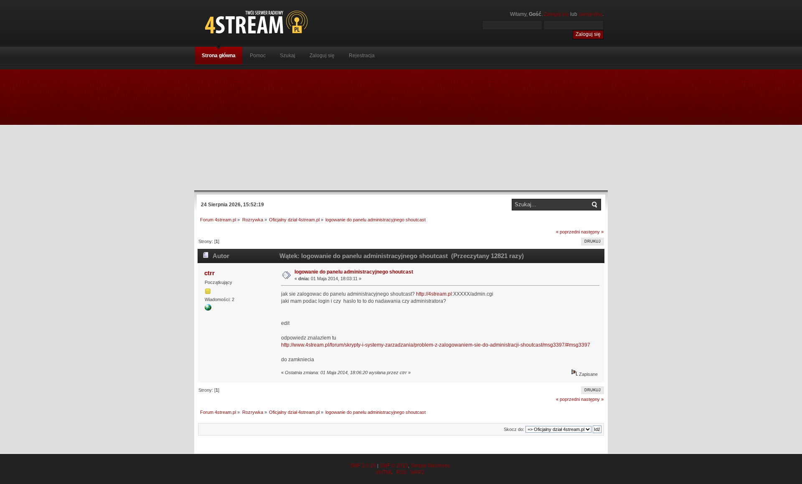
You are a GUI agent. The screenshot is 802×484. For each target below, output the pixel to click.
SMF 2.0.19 (363, 466)
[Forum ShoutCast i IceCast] (294, 22)
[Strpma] (208, 309)
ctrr (209, 272)
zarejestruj (590, 14)
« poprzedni (568, 231)
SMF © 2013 (394, 466)
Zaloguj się (556, 14)
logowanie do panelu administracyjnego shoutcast (353, 272)
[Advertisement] (401, 127)
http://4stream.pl (434, 294)
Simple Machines (430, 466)
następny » (592, 231)
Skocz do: (514, 429)
